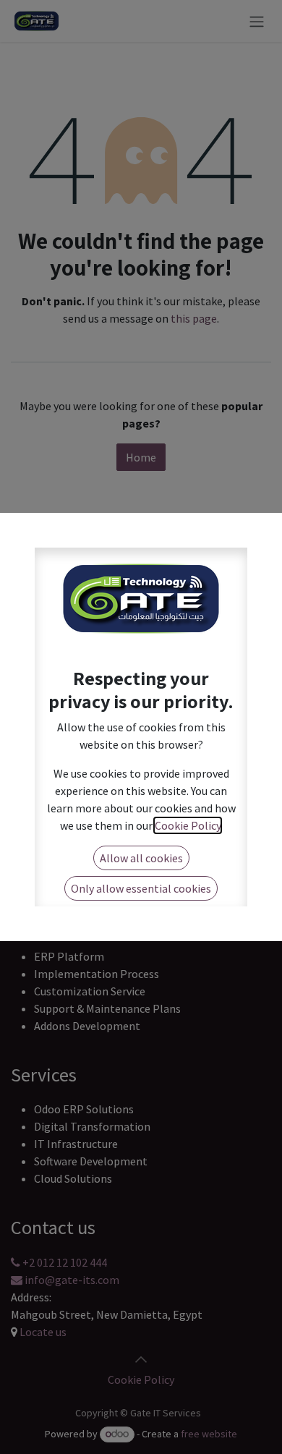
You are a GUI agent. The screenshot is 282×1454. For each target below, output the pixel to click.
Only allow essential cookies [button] (141, 888)
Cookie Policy (188, 825)
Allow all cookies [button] (141, 858)
